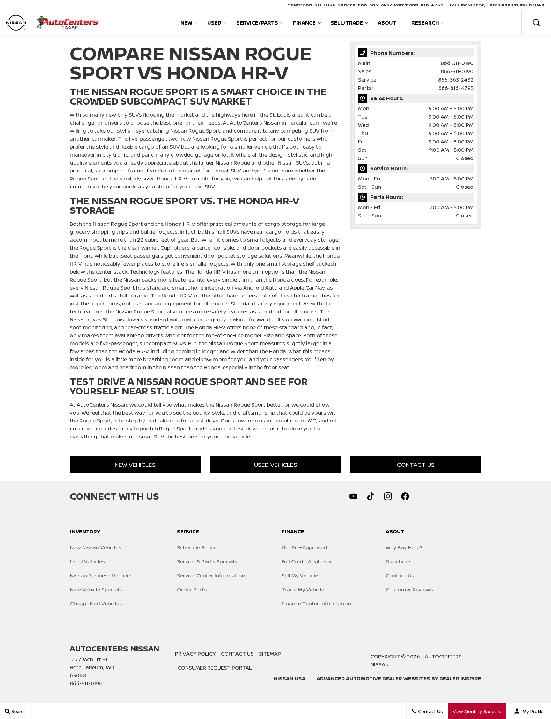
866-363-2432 (456, 79)
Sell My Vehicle (300, 575)
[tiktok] (371, 496)
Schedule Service (198, 547)
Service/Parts (257, 22)
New (186, 22)
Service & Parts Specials (207, 561)
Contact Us (400, 575)
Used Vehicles (87, 561)
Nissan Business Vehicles (101, 575)
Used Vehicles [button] (275, 464)
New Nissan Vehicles (95, 547)
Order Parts (192, 589)
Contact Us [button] (416, 464)
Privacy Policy (195, 653)
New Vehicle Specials (96, 589)
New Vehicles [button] (135, 464)
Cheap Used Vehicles (96, 603)
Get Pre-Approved (304, 547)
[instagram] (388, 496)
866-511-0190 (457, 63)
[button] (536, 22)
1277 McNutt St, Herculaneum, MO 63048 (496, 5)
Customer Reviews (409, 589)
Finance (304, 22)
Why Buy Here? (404, 547)
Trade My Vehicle (303, 589)
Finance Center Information (316, 603)
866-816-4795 (456, 88)
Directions (399, 561)
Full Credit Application (309, 561)
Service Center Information (211, 575)
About (387, 22)
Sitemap (270, 653)
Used (214, 22)
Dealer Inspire (460, 678)
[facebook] (405, 496)
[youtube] (353, 496)
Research (425, 22)
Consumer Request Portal (215, 667)
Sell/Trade (347, 22)
